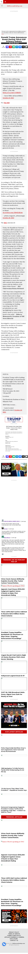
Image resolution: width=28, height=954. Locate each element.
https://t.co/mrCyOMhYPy (12, 92)
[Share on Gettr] (10, 47)
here (3, 34)
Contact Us (14, 940)
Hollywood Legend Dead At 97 (13, 676)
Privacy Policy (14, 932)
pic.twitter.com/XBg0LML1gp (13, 212)
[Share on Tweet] (23, 47)
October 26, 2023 (8, 218)
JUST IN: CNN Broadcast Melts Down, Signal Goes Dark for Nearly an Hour (13, 694)
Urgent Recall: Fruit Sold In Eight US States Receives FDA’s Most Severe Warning (13, 657)
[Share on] (26, 47)
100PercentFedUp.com (18, 943)
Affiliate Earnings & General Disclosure (14, 938)
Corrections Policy (14, 935)
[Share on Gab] (13, 47)
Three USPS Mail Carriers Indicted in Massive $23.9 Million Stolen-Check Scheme (14, 614)
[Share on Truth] (7, 47)
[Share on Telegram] (16, 47)
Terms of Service (14, 934)
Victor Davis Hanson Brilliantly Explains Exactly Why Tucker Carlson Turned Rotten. (12, 581)
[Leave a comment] (4, 944)
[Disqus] (14, 499)
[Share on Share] (20, 47)
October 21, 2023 (8, 98)
